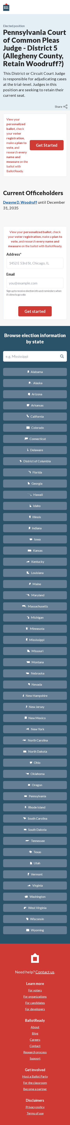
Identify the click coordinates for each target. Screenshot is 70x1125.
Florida (35, 472)
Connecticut (35, 439)
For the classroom (35, 1082)
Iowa (35, 539)
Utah (35, 863)
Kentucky (35, 561)
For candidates (35, 1003)
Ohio (35, 762)
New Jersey (35, 707)
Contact (35, 1046)
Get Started (46, 145)
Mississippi (35, 640)
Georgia (35, 483)
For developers (35, 1009)
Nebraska (35, 673)
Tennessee (35, 841)
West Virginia (35, 908)
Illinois (35, 517)
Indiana (35, 528)
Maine (35, 584)
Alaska (35, 383)
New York (35, 729)
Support (35, 1058)
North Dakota (35, 751)
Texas (35, 852)
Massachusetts (35, 606)
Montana (35, 662)
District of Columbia (35, 461)
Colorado (35, 427)
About (35, 1027)
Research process (35, 1052)
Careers (35, 1039)
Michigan (35, 617)
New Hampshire (35, 695)
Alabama (35, 372)
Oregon (35, 785)
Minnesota (35, 628)
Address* (13, 254)
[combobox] (35, 263)
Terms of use (35, 1113)
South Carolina (35, 818)
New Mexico (35, 718)
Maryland (35, 595)
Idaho (35, 506)
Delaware (35, 450)
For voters (35, 990)
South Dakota (35, 829)
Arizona (35, 394)
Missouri (35, 651)
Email (10, 274)
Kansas (35, 550)
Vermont (35, 874)
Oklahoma (35, 774)
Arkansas (35, 405)
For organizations (35, 996)
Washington (35, 896)
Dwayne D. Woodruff (20, 202)
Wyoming (35, 930)
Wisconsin (35, 919)
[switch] (61, 106)
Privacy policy (35, 1107)
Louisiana (35, 573)
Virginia (35, 885)
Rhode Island (35, 807)
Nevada (35, 684)
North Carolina (35, 740)
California (35, 416)
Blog (35, 1033)
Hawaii (35, 494)
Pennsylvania (35, 796)
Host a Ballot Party (35, 1076)
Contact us (44, 971)
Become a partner (35, 1089)
